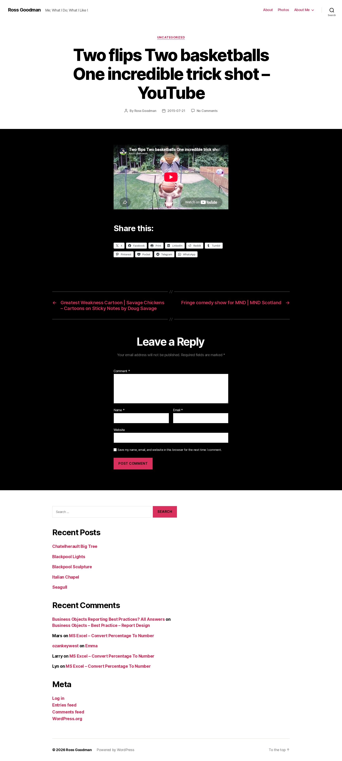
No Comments (207, 111)
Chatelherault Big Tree (74, 546)
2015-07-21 (176, 111)
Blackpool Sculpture (72, 566)
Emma (91, 645)
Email (178, 410)
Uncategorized (171, 37)
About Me (302, 10)
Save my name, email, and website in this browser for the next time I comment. (170, 450)
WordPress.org (67, 718)
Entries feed (64, 705)
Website (119, 430)
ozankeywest (65, 645)
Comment (122, 371)
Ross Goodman (24, 10)
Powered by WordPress (115, 750)
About (268, 10)
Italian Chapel (65, 577)
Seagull (59, 587)
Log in (58, 698)
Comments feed (68, 712)
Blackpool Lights (68, 556)
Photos (283, 10)
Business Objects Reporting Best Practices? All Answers (108, 619)
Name (119, 410)
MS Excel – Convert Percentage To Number (111, 635)
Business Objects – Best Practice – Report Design (101, 625)
